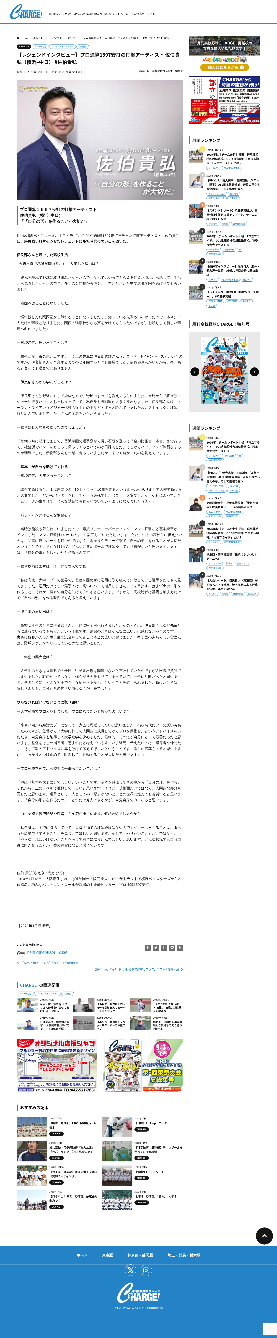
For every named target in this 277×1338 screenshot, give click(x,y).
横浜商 (229, 563)
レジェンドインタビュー (62, 46)
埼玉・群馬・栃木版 (184, 1255)
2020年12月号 (215, 301)
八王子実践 (232, 301)
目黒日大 (252, 593)
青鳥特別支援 (239, 223)
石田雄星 (234, 198)
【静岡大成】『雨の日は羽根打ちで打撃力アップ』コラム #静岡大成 (136, 969)
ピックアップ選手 (217, 193)
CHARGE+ (24, 46)
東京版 (225, 223)
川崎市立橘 (229, 249)
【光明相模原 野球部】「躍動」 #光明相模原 (49, 963)
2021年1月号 (40, 46)
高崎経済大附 (232, 516)
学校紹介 (213, 223)
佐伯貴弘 (83, 46)
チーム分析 (214, 167)
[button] (194, 371)
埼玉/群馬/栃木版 (232, 167)
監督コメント (215, 516)
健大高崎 (234, 193)
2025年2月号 (215, 563)
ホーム (82, 1255)
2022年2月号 (215, 511)
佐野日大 (213, 279)
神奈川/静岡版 (215, 253)
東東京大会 (238, 593)
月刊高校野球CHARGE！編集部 (165, 71)
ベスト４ (213, 593)
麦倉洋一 (247, 279)
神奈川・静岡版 (140, 1255)
